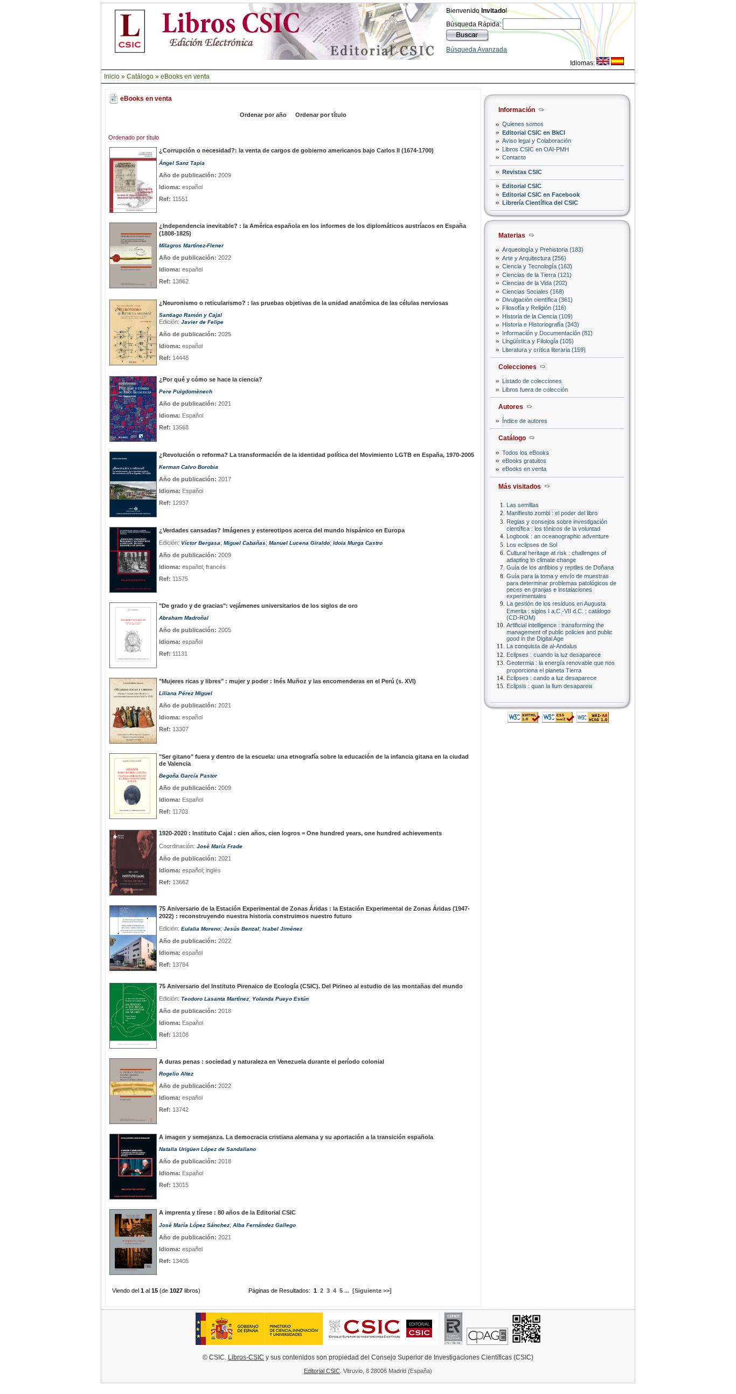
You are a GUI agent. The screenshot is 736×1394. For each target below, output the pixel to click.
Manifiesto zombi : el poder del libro (552, 513)
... (346, 1290)
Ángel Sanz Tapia (182, 163)
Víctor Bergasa (200, 543)
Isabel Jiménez (282, 929)
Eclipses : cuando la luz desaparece (553, 654)
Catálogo (140, 76)
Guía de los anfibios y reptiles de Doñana (560, 567)
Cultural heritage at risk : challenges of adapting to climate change (556, 556)
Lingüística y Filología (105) (538, 341)
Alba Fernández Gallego (264, 1225)
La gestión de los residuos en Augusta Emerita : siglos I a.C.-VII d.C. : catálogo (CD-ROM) (558, 610)
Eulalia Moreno (200, 929)
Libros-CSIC (246, 1357)
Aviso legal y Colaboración (536, 140)
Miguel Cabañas (245, 543)
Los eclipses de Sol (531, 545)
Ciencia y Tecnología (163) (537, 266)
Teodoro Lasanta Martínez (215, 999)
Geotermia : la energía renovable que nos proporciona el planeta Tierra (560, 666)
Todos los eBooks (525, 452)
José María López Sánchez (194, 1225)
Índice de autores (524, 421)
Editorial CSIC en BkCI (533, 132)
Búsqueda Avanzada (476, 49)
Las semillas (522, 505)
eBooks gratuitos (524, 460)
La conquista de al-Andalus (541, 646)
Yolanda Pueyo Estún (280, 999)
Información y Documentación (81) (547, 333)
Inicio (112, 76)
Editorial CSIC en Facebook (541, 194)
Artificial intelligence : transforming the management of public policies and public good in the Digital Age (559, 632)
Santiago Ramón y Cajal (190, 315)
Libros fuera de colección (535, 389)
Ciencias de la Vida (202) (534, 283)
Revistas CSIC (522, 172)
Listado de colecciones (532, 381)
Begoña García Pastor (188, 776)
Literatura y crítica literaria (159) (544, 349)
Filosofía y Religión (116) (534, 307)
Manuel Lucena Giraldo (299, 543)
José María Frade (219, 846)
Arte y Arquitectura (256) (534, 258)
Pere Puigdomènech (185, 391)
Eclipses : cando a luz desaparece (551, 678)
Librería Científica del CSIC (540, 202)
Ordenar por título (320, 115)
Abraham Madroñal (184, 618)
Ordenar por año (263, 115)
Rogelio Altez (176, 1074)
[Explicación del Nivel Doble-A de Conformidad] (593, 719)
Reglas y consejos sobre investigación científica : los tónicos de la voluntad (556, 525)
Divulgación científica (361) (537, 299)
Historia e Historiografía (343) (540, 324)
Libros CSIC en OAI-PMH (535, 149)
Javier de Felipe (202, 322)
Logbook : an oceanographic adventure (557, 536)
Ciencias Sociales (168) (533, 291)
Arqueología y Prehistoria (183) (543, 249)
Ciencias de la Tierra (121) (537, 275)
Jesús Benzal (241, 929)
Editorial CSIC (521, 186)
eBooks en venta (185, 76)
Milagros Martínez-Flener (191, 245)
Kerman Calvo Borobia (188, 467)
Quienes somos (523, 124)
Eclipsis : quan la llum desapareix (549, 686)
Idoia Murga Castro (358, 543)
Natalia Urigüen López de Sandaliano (207, 1149)
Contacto (514, 157)
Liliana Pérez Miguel (185, 693)
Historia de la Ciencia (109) (537, 316)
